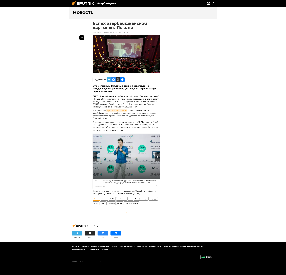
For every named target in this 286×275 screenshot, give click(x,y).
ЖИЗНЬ (112, 199)
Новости (96, 199)
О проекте (75, 246)
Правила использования (100, 246)
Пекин (130, 199)
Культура (104, 199)
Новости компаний (78, 249)
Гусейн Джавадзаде (141, 199)
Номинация (111, 203)
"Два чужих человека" (131, 203)
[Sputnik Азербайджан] (83, 6)
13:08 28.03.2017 (99, 33)
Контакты (85, 246)
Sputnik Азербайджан (117, 110)
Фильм (103, 203)
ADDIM (96, 203)
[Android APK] (206, 257)
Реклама (105, 249)
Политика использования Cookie (149, 246)
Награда (119, 203)
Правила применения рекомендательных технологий (183, 246)
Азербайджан (121, 199)
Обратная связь (93, 249)
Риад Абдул (153, 199)
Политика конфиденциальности (123, 246)
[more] (156, 185)
